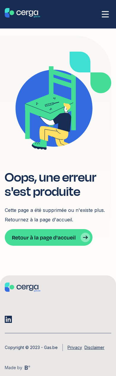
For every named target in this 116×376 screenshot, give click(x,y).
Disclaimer (94, 347)
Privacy (75, 347)
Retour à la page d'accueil (44, 237)
